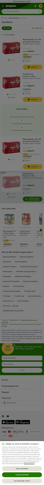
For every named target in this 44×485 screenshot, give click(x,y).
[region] (22, 463)
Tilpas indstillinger (22, 469)
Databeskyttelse (29, 463)
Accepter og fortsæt (22, 475)
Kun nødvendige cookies (22, 481)
